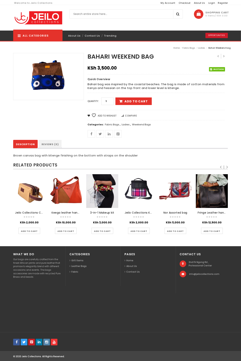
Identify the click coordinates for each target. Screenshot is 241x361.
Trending (110, 36)
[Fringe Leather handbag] (212, 191)
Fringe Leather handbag (214, 213)
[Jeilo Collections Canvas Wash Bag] (29, 191)
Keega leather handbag (68, 213)
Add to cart (136, 101)
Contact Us (92, 36)
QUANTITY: (93, 101)
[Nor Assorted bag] (175, 191)
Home (176, 47)
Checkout (185, 3)
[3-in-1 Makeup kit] (102, 191)
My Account (168, 3)
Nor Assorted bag (175, 213)
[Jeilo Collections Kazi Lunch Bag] (139, 191)
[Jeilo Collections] (38, 18)
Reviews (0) (50, 144)
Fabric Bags (188, 47)
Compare (131, 115)
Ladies (201, 47)
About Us (199, 3)
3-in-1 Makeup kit (102, 213)
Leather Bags (79, 266)
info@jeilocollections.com (204, 274)
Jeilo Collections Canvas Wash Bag (39, 213)
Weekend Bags (141, 124)
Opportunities (216, 35)
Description (25, 144)
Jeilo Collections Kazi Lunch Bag (147, 213)
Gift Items (77, 260)
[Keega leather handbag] (66, 191)
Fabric (74, 271)
